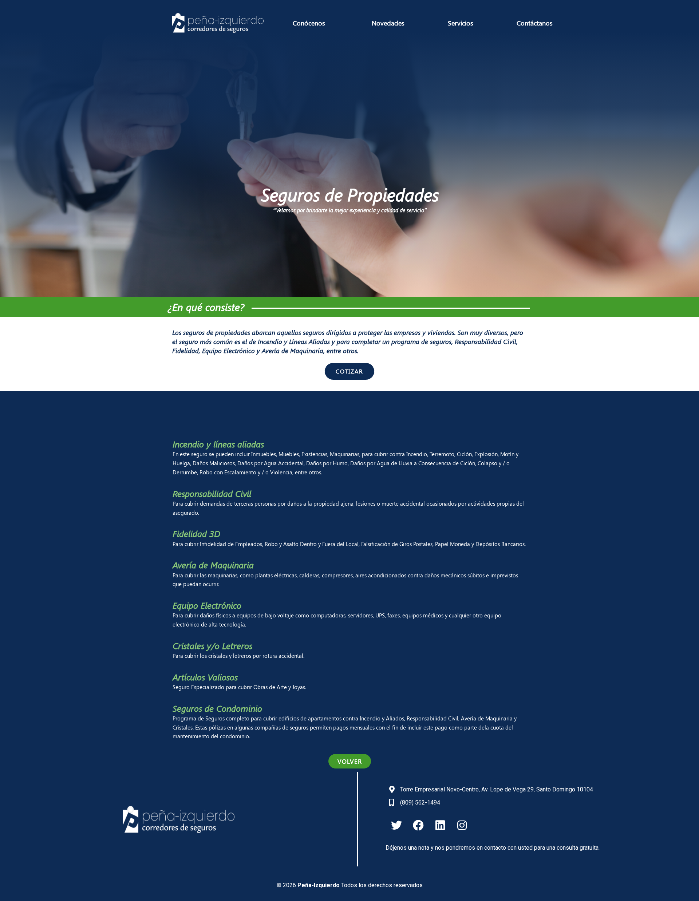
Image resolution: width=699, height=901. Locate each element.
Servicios (460, 23)
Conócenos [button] (309, 23)
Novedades (388, 23)
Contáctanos (535, 23)
